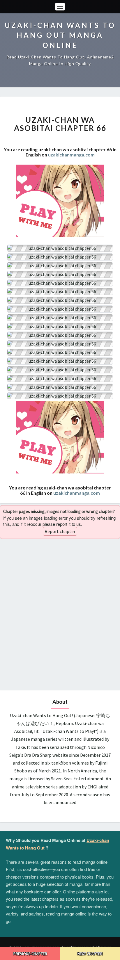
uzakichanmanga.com (71, 154)
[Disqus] (60, 614)
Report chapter (60, 531)
